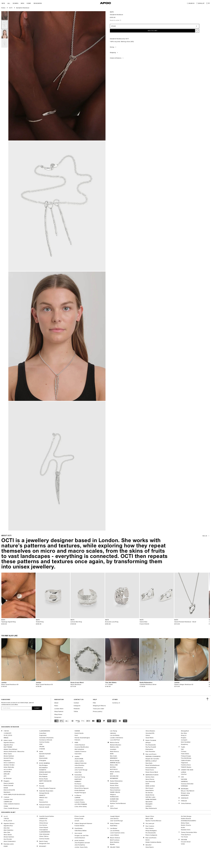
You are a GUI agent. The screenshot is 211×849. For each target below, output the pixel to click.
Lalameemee (79, 800)
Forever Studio (79, 825)
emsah (41, 783)
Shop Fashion (58, 711)
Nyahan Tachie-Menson (118, 803)
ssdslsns (148, 806)
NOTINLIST (113, 801)
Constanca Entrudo (45, 740)
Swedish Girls (185, 829)
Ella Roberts (43, 776)
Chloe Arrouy (43, 823)
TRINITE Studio (186, 767)
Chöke (6, 806)
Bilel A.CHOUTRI (9, 790)
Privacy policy (97, 711)
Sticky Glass (185, 823)
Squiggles (149, 804)
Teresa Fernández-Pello (189, 832)
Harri (76, 735)
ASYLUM (6, 774)
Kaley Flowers (114, 823)
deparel (41, 756)
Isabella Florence (80, 751)
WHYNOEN (184, 788)
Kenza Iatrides (79, 786)
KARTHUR (78, 779)
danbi (41, 751)
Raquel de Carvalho (152, 758)
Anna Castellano (9, 762)
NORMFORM (114, 799)
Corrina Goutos (44, 742)
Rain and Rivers (151, 754)
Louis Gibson (114, 835)
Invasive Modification (82, 747)
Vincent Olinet (185, 842)
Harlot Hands (79, 733)
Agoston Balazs (9, 742)
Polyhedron (149, 749)
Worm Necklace (76, 684)
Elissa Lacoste (79, 816)
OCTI (10, 8)
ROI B (148, 840)
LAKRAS (77, 797)
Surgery (183, 737)
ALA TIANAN (8, 747)
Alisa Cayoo (8, 753)
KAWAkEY (78, 781)
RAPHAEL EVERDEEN (153, 756)
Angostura (7, 760)
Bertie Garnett (8, 785)
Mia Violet (113, 756)
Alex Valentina (8, 830)
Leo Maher (113, 828)
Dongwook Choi (44, 843)
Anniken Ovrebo (9, 765)
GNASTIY (42, 795)
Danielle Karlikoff (45, 753)
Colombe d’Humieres (46, 737)
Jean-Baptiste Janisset (82, 842)
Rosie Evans (150, 770)
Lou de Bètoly (114, 735)
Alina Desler (8, 834)
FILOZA (41, 786)
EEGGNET (42, 846)
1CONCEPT (7, 733)
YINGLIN (184, 801)
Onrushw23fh (150, 733)
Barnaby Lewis (9, 844)
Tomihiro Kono (186, 765)
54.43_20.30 (8, 735)
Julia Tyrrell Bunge (81, 770)
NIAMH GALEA (115, 792)
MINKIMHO (113, 758)
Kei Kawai (78, 784)
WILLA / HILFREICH (187, 791)
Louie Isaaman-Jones (117, 833)
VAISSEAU (184, 781)
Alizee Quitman (9, 756)
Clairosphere (43, 829)
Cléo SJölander (44, 834)
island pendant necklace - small (185, 622)
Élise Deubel (43, 774)
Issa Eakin (78, 753)
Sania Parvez (150, 779)
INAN (76, 742)
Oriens (148, 735)
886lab (6, 737)
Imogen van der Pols (81, 835)
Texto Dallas (185, 753)
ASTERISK (7, 771)
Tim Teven (184, 837)
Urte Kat (183, 774)
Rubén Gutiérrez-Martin (153, 842)
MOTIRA (113, 767)
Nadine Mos (114, 783)
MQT (111, 774)
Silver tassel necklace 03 (9, 684)
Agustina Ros (8, 745)
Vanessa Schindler (187, 784)
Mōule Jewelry (115, 771)
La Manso (78, 795)
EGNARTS (42, 770)
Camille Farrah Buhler (46, 816)
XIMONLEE (184, 798)
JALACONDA (79, 758)
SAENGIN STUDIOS (152, 775)
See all (205, 536)
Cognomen (43, 735)
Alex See (7, 828)
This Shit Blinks (186, 758)
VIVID (183, 844)
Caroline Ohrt (8, 799)
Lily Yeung (113, 731)
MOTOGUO (113, 769)
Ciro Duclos (43, 825)
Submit (37, 708)
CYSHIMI (42, 749)
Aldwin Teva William (10, 749)
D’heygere (42, 760)
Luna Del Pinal (115, 740)
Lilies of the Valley (81, 806)
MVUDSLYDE (114, 776)
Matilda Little (114, 747)
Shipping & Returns (99, 705)
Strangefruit (185, 731)
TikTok (76, 711)
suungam (184, 740)
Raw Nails (149, 763)
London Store (58, 708)
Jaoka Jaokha (79, 761)
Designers (57, 717)
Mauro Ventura (115, 837)
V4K (182, 777)
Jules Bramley (79, 765)
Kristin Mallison (80, 790)
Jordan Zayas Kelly (81, 847)
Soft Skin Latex (150, 797)
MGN (112, 753)
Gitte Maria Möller (80, 830)
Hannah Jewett (44, 807)
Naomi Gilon (114, 785)
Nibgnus (113, 794)
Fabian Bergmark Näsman (83, 823)
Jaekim (77, 756)
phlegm (148, 742)
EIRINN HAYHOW (45, 772)
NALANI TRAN (115, 847)
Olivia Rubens (150, 731)
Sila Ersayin (149, 788)
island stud (143, 622)
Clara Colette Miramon (11, 808)
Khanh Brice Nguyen (82, 788)
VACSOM (184, 779)
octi (112, 12)
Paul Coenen (150, 826)
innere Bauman (80, 745)
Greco (41, 800)
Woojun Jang (185, 793)
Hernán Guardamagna (82, 737)
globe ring (40, 622)
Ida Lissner (78, 833)
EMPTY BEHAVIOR (45, 781)
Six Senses (149, 792)
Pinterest (76, 708)
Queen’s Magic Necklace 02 (183, 684)
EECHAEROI (43, 767)
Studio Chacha (186, 825)
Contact (76, 703)
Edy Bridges (43, 765)
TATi (182, 749)
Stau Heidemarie (151, 808)
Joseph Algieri (115, 816)
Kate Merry (113, 825)
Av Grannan (8, 778)
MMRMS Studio (115, 762)
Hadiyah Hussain (45, 804)
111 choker (109, 684)
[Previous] (3, 595)
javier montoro (79, 840)
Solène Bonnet (186, 818)
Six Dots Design (186, 816)
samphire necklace (22, 8)
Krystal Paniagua (80, 792)
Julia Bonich (79, 767)
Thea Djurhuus (186, 834)
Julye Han (78, 772)
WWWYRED (185, 795)
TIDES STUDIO (185, 760)
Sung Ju (183, 735)
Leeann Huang (80, 802)
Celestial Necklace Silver (148, 684)
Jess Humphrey (80, 845)
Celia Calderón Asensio (12, 804)
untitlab (183, 772)
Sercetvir (148, 845)
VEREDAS (184, 786)
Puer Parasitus (150, 751)
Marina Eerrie (114, 742)
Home (3, 8)
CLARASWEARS (44, 731)
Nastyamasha (114, 788)
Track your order (98, 708)
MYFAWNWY (114, 778)
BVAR (6, 846)
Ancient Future (8, 758)
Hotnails (77, 740)
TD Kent (183, 751)
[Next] (33, 595)
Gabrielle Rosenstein (46, 791)
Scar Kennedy (150, 781)
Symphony (184, 744)
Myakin (112, 844)
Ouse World (149, 737)
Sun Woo (184, 733)
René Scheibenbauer (153, 765)
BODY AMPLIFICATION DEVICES (14, 794)
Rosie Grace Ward (152, 772)
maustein (113, 749)
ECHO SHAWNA (44, 763)
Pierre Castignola (151, 835)
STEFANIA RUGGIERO (188, 820)
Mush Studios (114, 842)
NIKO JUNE (149, 818)
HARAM (77, 731)
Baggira (6, 781)
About (56, 703)
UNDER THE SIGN (187, 770)
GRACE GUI (43, 797)
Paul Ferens (150, 828)
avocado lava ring (111, 622)
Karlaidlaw (78, 775)
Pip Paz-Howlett (151, 747)
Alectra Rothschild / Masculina (14, 751)
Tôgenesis (184, 762)
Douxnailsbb (43, 758)
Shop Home (58, 714)
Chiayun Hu (43, 820)
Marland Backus (115, 745)
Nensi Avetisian (115, 790)
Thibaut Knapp (186, 756)
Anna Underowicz (10, 841)
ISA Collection (79, 749)
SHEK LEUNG (150, 786)
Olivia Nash (114, 808)
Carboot (6, 797)
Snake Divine (150, 795)
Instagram (77, 705)
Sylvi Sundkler (185, 742)
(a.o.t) (5, 816)
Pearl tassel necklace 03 (44, 684)
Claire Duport (43, 827)
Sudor (183, 827)
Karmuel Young (80, 777)
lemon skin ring (76, 622)
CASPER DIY (8, 801)
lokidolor (113, 733)
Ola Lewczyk (150, 823)
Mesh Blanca (114, 751)
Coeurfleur (42, 733)
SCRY (147, 784)
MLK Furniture (114, 840)
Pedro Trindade (151, 740)
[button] (3, 3)
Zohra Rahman (186, 803)
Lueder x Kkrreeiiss (116, 737)
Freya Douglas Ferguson (47, 788)
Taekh (183, 747)
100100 (6, 731)
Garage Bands (44, 793)
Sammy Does (150, 777)
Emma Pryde (43, 779)
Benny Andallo (9, 783)
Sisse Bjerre (150, 790)
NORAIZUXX (114, 796)
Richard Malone (151, 767)
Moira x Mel (114, 765)
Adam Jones (8, 740)
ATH (5, 776)
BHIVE (6, 788)
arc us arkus (8, 769)
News (56, 705)
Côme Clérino (43, 836)
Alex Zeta (7, 832)
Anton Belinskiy (9, 767)
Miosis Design (114, 760)
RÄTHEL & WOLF (151, 761)
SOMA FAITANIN (151, 799)
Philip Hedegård (151, 830)
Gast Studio (78, 828)
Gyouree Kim (43, 802)
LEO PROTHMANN (81, 804)
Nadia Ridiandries (116, 781)
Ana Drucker (8, 839)
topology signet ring (8, 622)
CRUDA (41, 746)
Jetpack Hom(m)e (80, 763)
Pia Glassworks (151, 745)
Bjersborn (7, 792)
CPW (40, 744)
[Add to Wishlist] (197, 30)
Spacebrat (149, 801)
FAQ (94, 703)
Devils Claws (43, 841)
